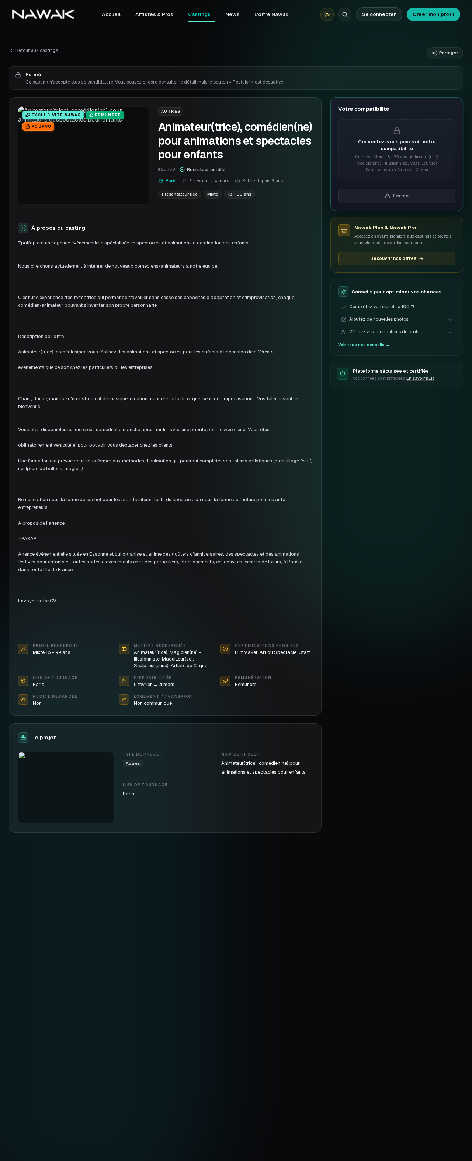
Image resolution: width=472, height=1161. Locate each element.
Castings (199, 14)
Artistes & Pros (154, 14)
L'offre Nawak (271, 14)
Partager (448, 53)
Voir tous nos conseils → (364, 345)
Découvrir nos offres (393, 259)
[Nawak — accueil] (43, 14)
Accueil (111, 14)
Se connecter (379, 14)
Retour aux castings (36, 50)
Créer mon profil (433, 14)
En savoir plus (420, 378)
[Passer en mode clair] (327, 14)
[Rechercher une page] (344, 14)
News (232, 14)
